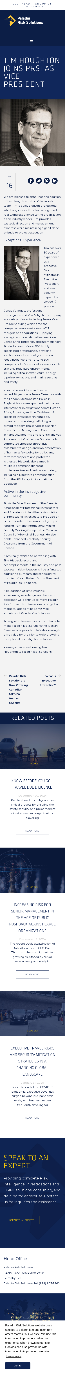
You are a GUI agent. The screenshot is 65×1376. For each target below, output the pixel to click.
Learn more (13, 1356)
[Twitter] (39, 181)
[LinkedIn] (55, 181)
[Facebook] (31, 181)
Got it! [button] (18, 1365)
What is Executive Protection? (48, 680)
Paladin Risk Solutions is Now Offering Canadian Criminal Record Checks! (18, 689)
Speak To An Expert (21, 1220)
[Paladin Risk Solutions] (34, 20)
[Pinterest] (47, 181)
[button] (32, 41)
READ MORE (32, 830)
